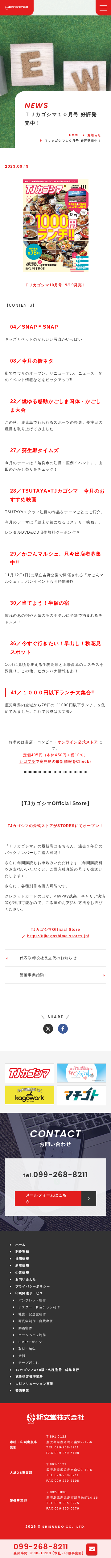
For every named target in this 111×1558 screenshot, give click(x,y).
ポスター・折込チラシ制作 (39, 1307)
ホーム (20, 1244)
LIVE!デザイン (30, 1342)
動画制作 (25, 1328)
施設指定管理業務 (29, 1376)
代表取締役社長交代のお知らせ (48, 958)
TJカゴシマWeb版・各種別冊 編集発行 (47, 1369)
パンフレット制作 (32, 1300)
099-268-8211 (41, 1547)
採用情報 (22, 1258)
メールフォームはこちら (46, 1198)
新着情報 (22, 1265)
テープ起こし (28, 1362)
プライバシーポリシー (32, 1286)
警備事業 (22, 1390)
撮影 (21, 1356)
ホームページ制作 (32, 1335)
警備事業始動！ (34, 975)
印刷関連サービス (29, 1293)
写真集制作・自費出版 (35, 1321)
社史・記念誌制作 (32, 1314)
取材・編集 (27, 1348)
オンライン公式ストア (78, 742)
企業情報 (22, 1272)
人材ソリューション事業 (34, 1383)
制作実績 (22, 1251)
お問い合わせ (25, 1279)
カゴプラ (27, 761)
